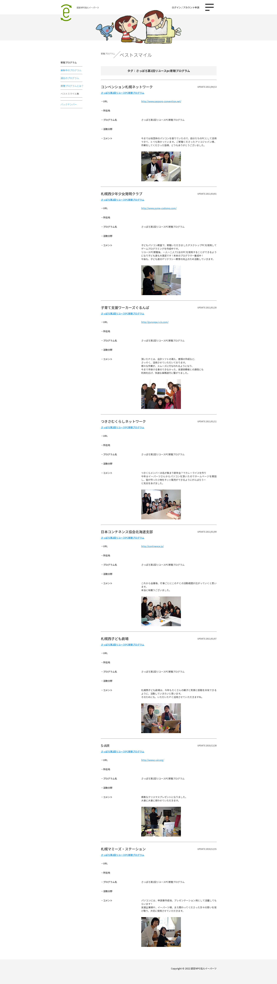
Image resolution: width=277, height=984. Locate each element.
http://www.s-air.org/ (152, 760)
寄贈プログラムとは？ (72, 86)
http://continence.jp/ (152, 546)
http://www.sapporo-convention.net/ (161, 101)
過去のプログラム (70, 78)
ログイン (176, 7)
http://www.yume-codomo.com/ (159, 208)
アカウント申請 (191, 7)
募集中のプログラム (71, 70)
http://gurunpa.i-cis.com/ (155, 322)
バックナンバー (69, 104)
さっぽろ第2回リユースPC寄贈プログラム (122, 92)
